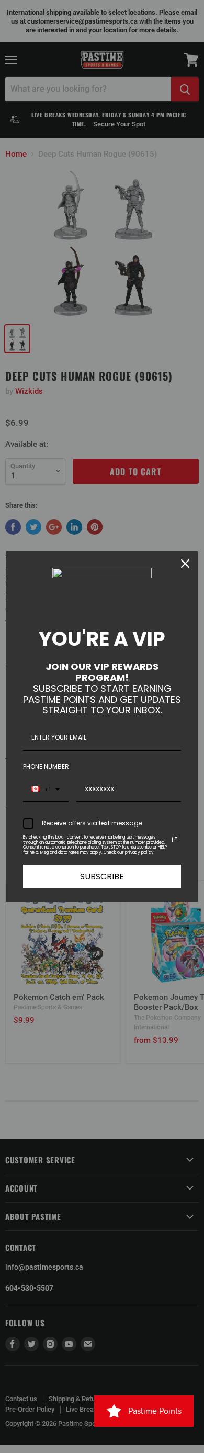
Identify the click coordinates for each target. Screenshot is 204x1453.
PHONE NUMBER (46, 766)
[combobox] (46, 789)
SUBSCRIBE (102, 877)
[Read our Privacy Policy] (174, 839)
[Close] (185, 563)
